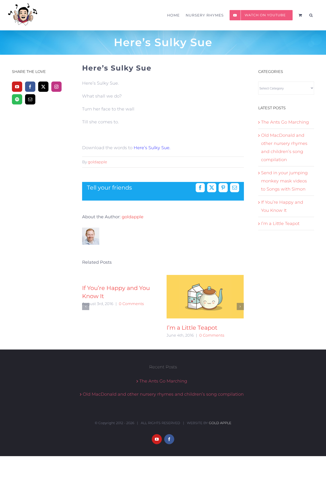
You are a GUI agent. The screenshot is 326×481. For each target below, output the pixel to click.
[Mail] (30, 99)
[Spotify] (17, 99)
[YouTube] (17, 87)
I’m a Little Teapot (192, 327)
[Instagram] (56, 87)
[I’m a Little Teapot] (205, 296)
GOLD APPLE (220, 423)
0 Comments (131, 303)
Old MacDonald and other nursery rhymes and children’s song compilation (163, 394)
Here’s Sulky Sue (151, 147)
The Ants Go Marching (285, 122)
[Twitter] (43, 87)
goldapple (97, 162)
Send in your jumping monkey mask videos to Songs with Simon (284, 181)
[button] (311, 15)
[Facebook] (30, 87)
